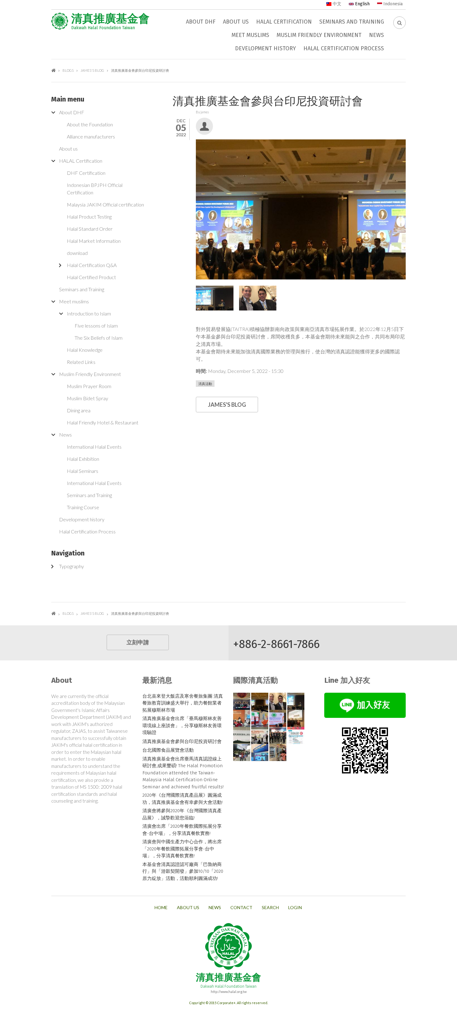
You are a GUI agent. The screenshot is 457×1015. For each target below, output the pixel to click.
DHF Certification (86, 173)
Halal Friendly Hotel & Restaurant (102, 422)
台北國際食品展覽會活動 (168, 750)
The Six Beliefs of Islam (98, 338)
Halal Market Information (94, 241)
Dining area (78, 410)
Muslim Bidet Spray (87, 398)
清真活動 (205, 384)
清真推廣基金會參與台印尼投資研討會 (182, 741)
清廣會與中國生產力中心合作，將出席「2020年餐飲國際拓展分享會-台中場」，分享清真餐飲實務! (182, 849)
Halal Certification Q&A (92, 265)
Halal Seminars (82, 471)
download (77, 253)
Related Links (81, 362)
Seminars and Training (351, 21)
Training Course (83, 507)
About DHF (200, 21)
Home (53, 70)
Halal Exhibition (83, 459)
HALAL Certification (284, 21)
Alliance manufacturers (91, 136)
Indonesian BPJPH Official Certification (94, 188)
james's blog (92, 70)
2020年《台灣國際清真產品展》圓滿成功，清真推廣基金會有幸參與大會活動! (182, 798)
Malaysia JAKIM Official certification (105, 204)
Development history (265, 48)
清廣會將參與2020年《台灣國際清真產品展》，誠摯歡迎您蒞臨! (182, 814)
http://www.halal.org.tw (229, 992)
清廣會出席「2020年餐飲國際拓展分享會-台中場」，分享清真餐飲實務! (182, 829)
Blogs (68, 70)
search (270, 907)
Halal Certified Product (91, 277)
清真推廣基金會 (110, 18)
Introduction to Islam (89, 313)
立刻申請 (138, 642)
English (362, 4)
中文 (336, 4)
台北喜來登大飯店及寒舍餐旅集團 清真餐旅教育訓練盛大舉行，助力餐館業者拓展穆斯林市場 (182, 703)
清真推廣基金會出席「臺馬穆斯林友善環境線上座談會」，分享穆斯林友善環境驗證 (182, 725)
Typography (71, 566)
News (376, 35)
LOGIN (295, 907)
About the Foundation (90, 124)
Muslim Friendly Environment (319, 35)
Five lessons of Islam (96, 326)
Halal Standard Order (90, 229)
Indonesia (392, 4)
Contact (241, 907)
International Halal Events (94, 447)
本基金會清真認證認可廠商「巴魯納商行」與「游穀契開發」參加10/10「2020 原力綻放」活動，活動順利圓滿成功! (182, 871)
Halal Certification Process (343, 48)
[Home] (59, 21)
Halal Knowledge (85, 350)
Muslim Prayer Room (89, 386)
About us (236, 21)
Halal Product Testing (89, 217)
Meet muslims (250, 35)
